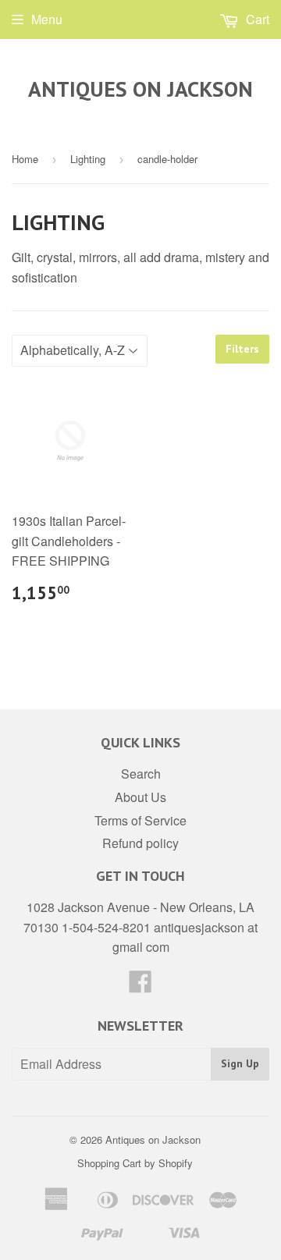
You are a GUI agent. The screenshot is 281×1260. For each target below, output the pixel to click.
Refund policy (140, 843)
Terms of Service (140, 820)
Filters (242, 349)
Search (141, 774)
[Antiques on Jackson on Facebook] (140, 986)
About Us (140, 797)
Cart (256, 19)
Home (25, 158)
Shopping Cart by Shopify (135, 1162)
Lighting (87, 158)
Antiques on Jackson (140, 89)
